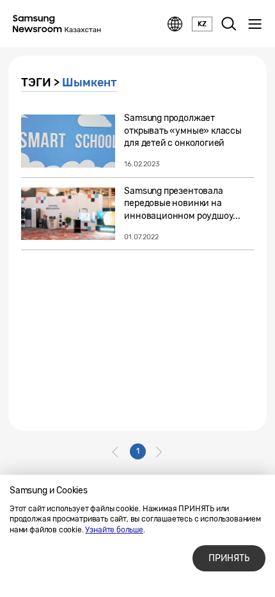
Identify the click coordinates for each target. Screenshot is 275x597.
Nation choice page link (175, 24)
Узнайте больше (114, 529)
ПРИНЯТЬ (228, 558)
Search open (229, 24)
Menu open (254, 24)
